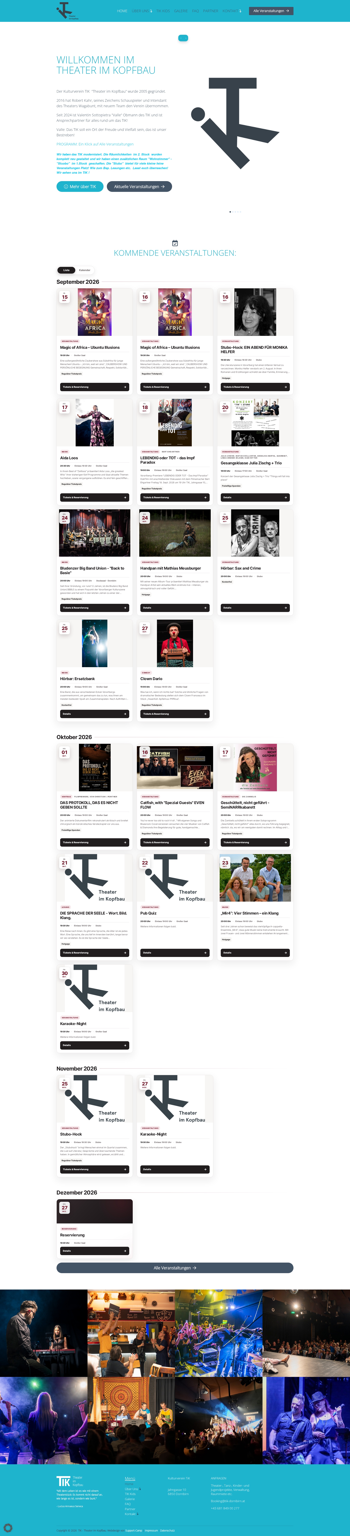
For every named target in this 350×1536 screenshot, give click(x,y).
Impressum (151, 1530)
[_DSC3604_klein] (306, 1333)
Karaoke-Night (73, 1023)
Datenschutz (167, 1530)
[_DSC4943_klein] (131, 1420)
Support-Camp (133, 1530)
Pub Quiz (148, 913)
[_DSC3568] (218, 1333)
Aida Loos (69, 458)
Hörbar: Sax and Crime (241, 568)
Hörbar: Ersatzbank (77, 678)
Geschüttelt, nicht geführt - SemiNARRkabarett (245, 804)
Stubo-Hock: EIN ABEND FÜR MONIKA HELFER (254, 349)
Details (255, 497)
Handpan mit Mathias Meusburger (170, 568)
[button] (8, 1528)
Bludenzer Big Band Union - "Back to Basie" (92, 570)
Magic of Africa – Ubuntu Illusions (90, 347)
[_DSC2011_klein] (131, 1333)
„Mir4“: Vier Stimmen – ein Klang (250, 913)
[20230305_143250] (218, 1420)
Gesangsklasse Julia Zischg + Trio (251, 463)
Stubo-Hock (71, 1134)
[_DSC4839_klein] (44, 1420)
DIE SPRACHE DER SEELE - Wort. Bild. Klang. (93, 915)
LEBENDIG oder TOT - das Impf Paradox (167, 460)
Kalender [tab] (84, 270)
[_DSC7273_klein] (44, 1333)
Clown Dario (151, 678)
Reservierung (72, 1235)
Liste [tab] (66, 270)
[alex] (306, 1420)
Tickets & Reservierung (95, 387)
